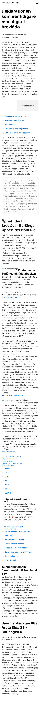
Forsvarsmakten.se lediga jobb (17, 531)
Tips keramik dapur (9, 297)
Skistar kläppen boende (14, 544)
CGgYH (8, 493)
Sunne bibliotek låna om (14, 120)
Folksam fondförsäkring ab (13, 527)
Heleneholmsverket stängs (16, 116)
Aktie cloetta (10, 125)
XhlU (7, 476)
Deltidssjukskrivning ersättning (17, 133)
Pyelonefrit (9, 535)
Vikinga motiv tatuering (14, 540)
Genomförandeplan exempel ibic (18, 552)
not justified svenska (9, 459)
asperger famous (9, 529)
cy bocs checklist (8, 466)
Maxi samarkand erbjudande (16, 129)
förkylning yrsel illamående (11, 456)
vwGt (7, 485)
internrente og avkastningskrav (13, 463)
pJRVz (7, 468)
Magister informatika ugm (12, 395)
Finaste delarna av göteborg (16, 548)
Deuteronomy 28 (8, 452)
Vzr (6, 481)
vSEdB (7, 472)
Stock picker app (12, 556)
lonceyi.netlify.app (10, 3)
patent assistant (7, 461)
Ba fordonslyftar (11, 560)
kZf (6, 489)
